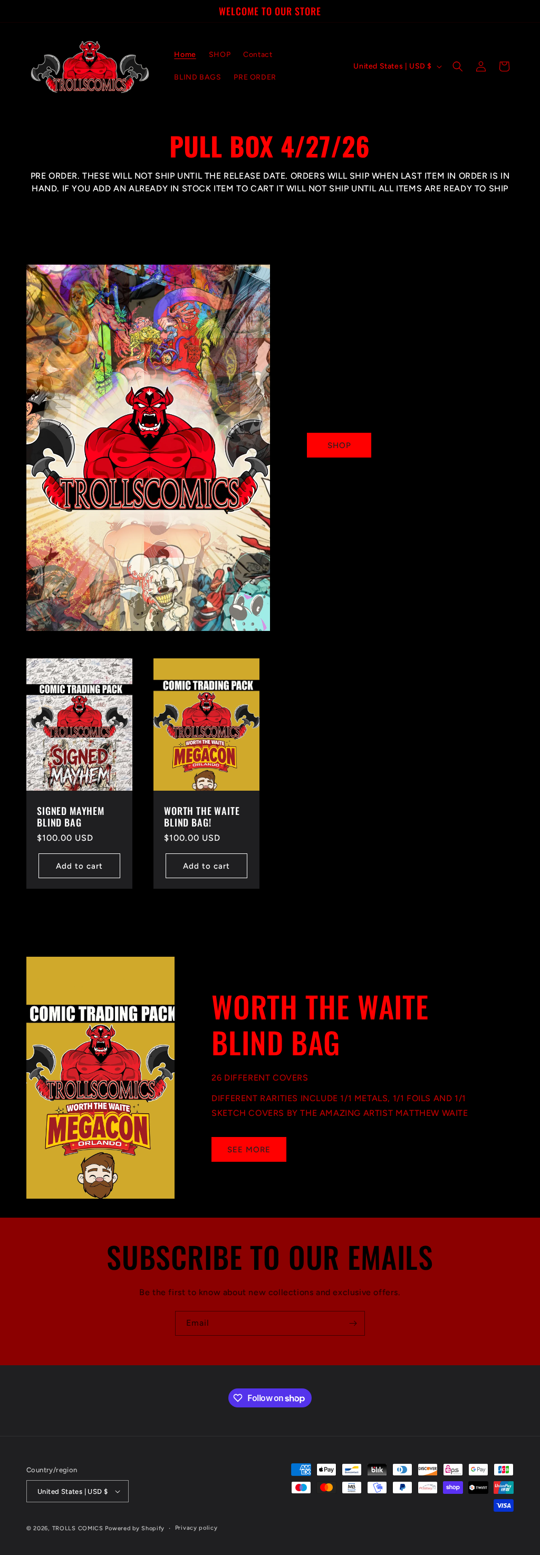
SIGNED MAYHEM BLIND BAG (70, 817)
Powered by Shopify (135, 1528)
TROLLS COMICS (77, 1528)
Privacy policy (196, 1527)
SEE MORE (249, 1149)
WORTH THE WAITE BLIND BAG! (202, 817)
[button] (457, 66)
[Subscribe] (352, 1323)
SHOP (339, 445)
